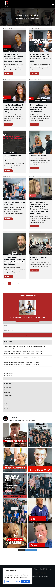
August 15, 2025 (33, 130)
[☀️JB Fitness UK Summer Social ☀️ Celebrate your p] (40, 435)
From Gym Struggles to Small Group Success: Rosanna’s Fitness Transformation (22, 362)
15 (18, 283)
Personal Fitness (12, 152)
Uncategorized (7, 387)
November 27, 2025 (34, 28)
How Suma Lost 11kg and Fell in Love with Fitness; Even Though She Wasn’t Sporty (22, 357)
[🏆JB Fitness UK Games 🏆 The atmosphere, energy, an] (15, 535)
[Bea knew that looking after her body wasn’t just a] (40, 510)
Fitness (13, 51)
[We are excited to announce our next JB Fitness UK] (15, 485)
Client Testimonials (7, 51)
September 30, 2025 (34, 79)
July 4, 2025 (6, 231)
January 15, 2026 (7, 28)
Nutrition (6, 398)
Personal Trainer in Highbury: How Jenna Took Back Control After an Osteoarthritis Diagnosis (24, 346)
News (16, 51)
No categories (7, 400)
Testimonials (43, 199)
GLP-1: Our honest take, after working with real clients (16, 368)
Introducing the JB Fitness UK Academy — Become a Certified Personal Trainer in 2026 (23, 351)
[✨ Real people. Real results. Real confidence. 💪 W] (40, 460)
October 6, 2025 (7, 79)
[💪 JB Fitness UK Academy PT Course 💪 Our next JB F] (15, 435)
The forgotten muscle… (9, 373)
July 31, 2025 (32, 176)
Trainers (6, 390)
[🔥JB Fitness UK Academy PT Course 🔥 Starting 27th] (15, 460)
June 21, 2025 (32, 231)
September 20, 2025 (8, 130)
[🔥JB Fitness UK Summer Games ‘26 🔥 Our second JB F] (15, 510)
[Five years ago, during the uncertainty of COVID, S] (40, 535)
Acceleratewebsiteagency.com (43, 569)
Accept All (26, 581)
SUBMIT (27, 335)
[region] (17, 576)
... (37, 164)
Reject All (18, 581)
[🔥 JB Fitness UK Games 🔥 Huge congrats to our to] (40, 485)
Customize (8, 581)
